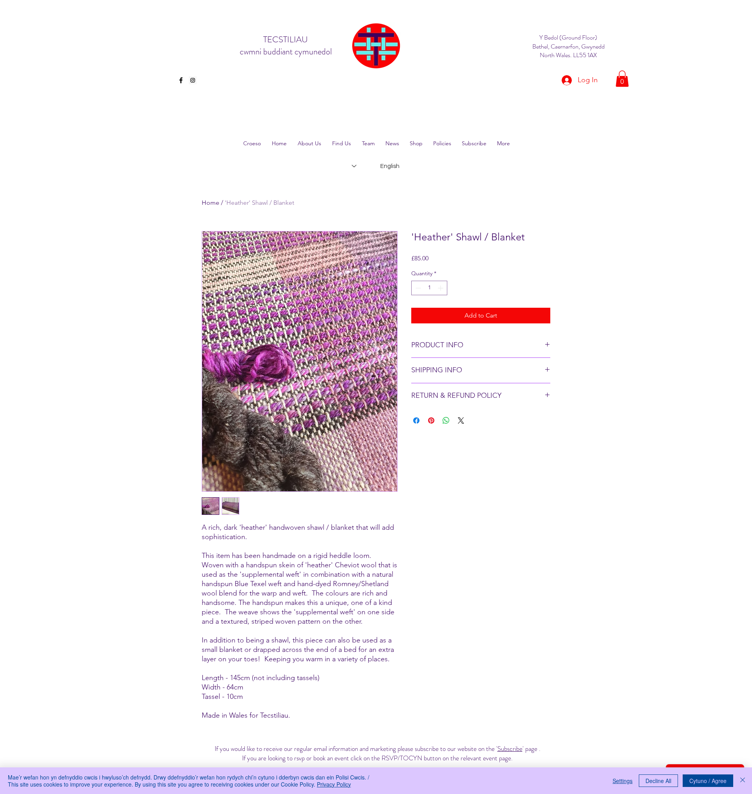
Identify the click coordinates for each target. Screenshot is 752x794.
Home (210, 202)
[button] (622, 78)
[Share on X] (461, 420)
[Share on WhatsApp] (446, 420)
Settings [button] (623, 781)
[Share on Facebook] (416, 420)
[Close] (742, 781)
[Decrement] (417, 288)
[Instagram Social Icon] (193, 80)
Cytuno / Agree (708, 781)
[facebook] (181, 80)
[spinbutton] (429, 288)
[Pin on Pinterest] (431, 420)
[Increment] (441, 288)
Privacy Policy (334, 784)
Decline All (658, 781)
